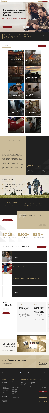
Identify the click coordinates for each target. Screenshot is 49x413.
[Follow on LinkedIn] (39, 401)
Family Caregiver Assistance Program (5, 392)
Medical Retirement (14, 394)
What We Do (4, 381)
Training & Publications (22, 1)
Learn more (41, 34)
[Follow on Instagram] (46, 401)
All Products (42, 246)
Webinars (22, 382)
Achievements (4, 401)
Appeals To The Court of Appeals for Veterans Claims (5, 383)
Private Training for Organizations (23, 384)
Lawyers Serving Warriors (4, 385)
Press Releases (32, 381)
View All (6, 313)
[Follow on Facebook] (42, 401)
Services (15, 1)
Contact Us (36, 1)
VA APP (43, 397)
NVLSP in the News (32, 382)
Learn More (16, 257)
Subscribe (42, 363)
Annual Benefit (4, 402)
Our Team (3, 395)
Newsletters (31, 383)
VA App (40, 1)
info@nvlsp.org (43, 387)
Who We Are (11, 1)
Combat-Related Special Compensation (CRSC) (15, 387)
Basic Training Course (24, 385)
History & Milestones (5, 396)
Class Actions (4, 387)
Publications (22, 381)
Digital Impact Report (33, 386)
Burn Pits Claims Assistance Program (5, 390)
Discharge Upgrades (14, 389)
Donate (44, 1)
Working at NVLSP (5, 397)
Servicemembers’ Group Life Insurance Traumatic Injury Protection (15, 398)
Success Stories (7, 220)
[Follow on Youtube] (44, 401)
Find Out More (7, 26)
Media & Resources (30, 1)
